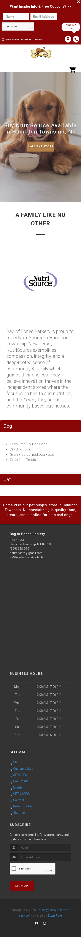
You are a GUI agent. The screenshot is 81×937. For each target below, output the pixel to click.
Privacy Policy (47, 910)
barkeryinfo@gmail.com (26, 553)
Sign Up (21, 886)
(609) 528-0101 (20, 548)
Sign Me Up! (71, 27)
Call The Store (40, 146)
